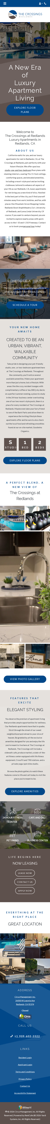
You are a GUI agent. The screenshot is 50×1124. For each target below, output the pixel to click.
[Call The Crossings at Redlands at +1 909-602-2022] (45, 3)
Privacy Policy (25, 1079)
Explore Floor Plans (25, 109)
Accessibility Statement (25, 1093)
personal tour (29, 226)
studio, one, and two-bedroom (18, 170)
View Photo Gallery (25, 679)
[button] (41, 3)
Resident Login (25, 1057)
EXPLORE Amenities (25, 791)
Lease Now (26, 873)
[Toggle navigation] (5, 3)
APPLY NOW (25, 890)
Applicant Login (25, 1064)
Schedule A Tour (25, 305)
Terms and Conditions (25, 1071)
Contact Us (25, 882)
